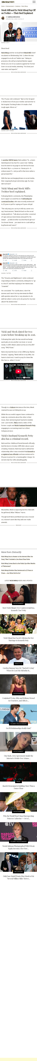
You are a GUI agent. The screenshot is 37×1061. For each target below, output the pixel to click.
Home (3, 6)
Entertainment (10, 6)
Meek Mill (27, 53)
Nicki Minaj (25, 6)
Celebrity (17, 6)
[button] (34, 2)
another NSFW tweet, (10, 160)
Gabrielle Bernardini (14, 17)
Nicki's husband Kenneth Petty (25, 425)
